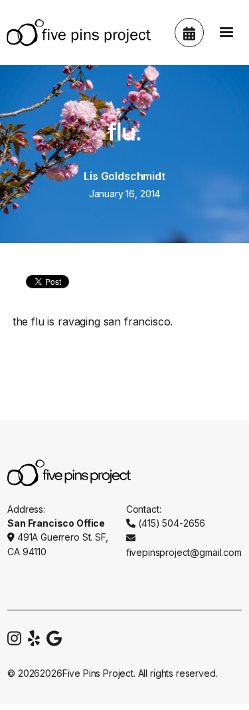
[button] (226, 32)
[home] (75, 32)
